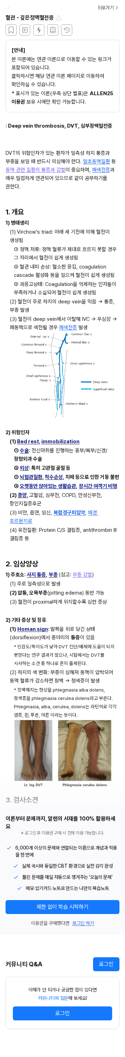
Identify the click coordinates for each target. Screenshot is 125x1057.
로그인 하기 (83, 923)
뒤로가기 (106, 7)
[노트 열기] (52, 30)
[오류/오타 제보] (58, 17)
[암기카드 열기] (38, 30)
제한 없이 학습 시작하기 (62, 907)
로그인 (106, 964)
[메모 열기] (25, 30)
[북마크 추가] (11, 30)
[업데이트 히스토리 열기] (66, 30)
